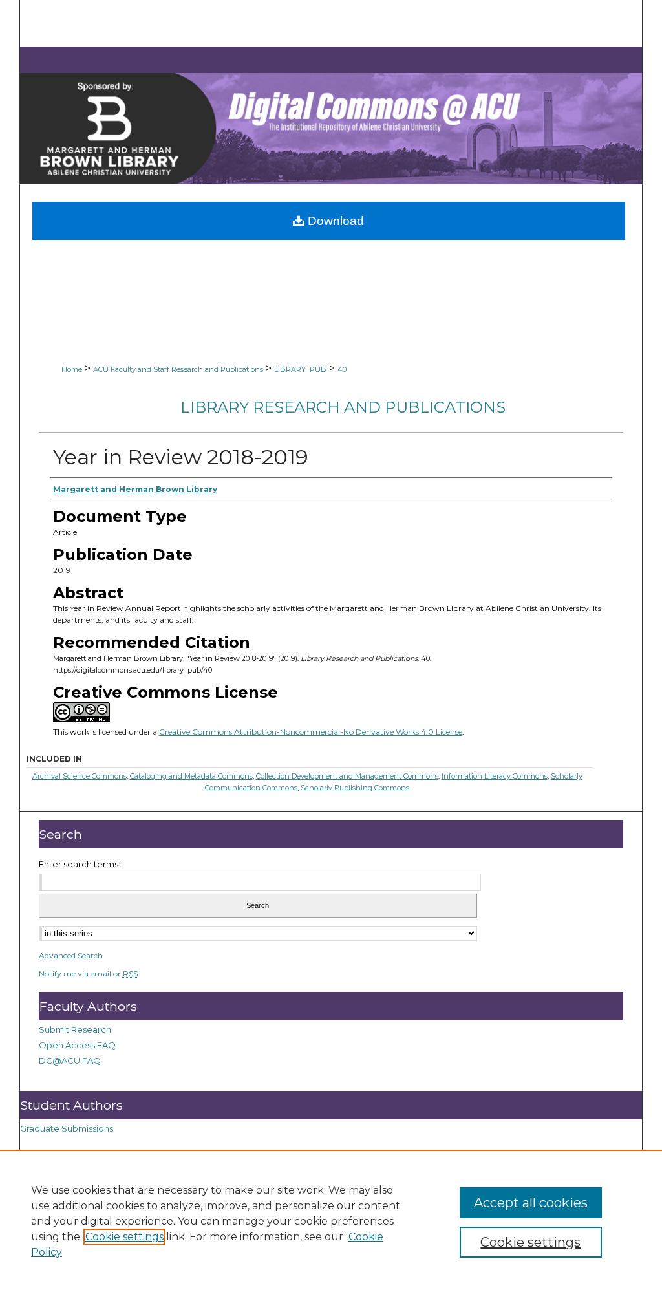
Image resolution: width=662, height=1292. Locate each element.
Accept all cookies (531, 1203)
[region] (331, 1221)
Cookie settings (124, 1237)
